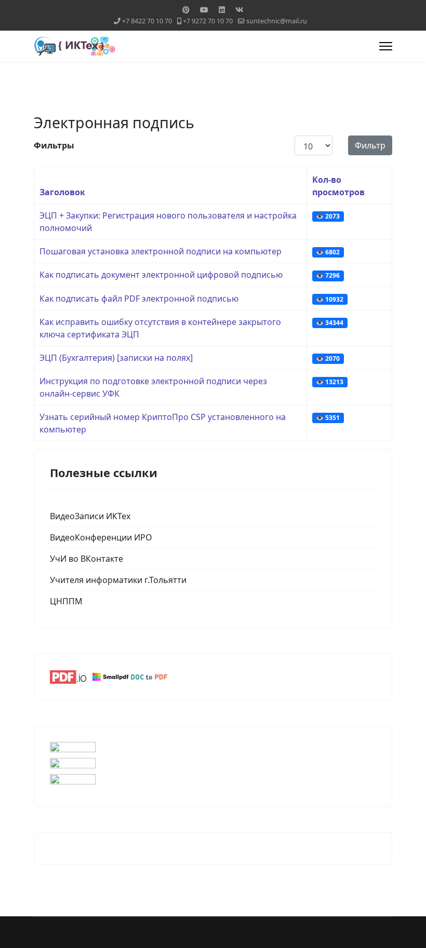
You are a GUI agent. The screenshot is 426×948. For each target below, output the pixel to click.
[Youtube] (204, 10)
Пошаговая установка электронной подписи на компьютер (160, 251)
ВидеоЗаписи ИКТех (90, 516)
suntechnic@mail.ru (276, 21)
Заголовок (62, 192)
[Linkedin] (222, 10)
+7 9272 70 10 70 (208, 21)
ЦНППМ (66, 601)
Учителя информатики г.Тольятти (118, 580)
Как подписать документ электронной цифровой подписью (161, 274)
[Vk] (239, 10)
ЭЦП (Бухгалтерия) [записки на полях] (116, 357)
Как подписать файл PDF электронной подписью (138, 298)
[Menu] (385, 46)
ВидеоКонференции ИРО (101, 537)
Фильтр (370, 145)
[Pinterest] (186, 10)
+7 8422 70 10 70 (147, 21)
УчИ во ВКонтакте (86, 558)
